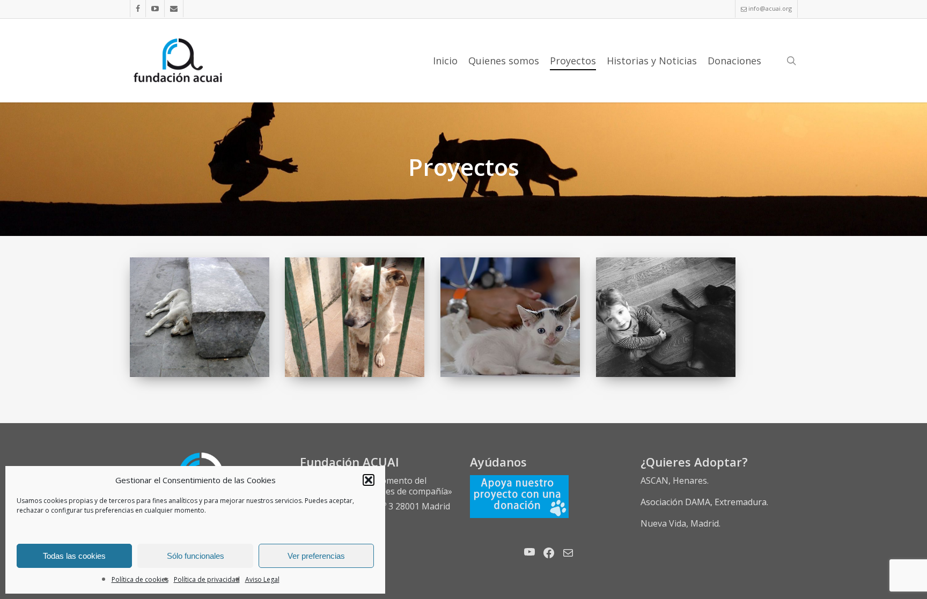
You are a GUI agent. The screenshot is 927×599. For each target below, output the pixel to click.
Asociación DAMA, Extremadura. (704, 502)
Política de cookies (140, 579)
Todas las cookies (74, 555)
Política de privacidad (207, 579)
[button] (368, 480)
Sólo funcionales (195, 555)
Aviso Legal (262, 579)
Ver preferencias (316, 555)
